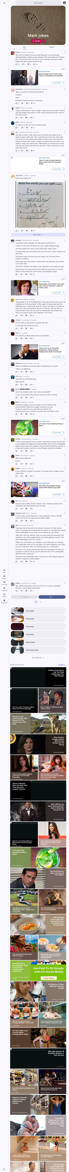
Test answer (19, 175)
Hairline (18, 468)
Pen (17, 501)
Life (17, 376)
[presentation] (12, 53)
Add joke (37, 41)
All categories (36, 657)
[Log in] (64, 3)
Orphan (18, 583)
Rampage (18, 240)
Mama (17, 122)
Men (17, 525)
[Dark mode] (4, 1169)
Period (17, 455)
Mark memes (37, 234)
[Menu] (4, 3)
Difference (19, 363)
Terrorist (18, 320)
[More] (43, 41)
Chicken (18, 52)
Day (17, 132)
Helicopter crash (20, 513)
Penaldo (18, 439)
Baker (17, 402)
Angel (17, 108)
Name (17, 389)
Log (17, 299)
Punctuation (19, 89)
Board (17, 333)
